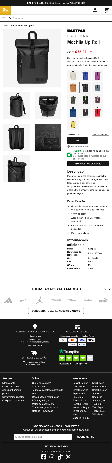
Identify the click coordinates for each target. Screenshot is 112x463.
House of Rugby (81, 407)
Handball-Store (80, 404)
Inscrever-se (85, 436)
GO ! (82, 2)
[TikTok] (60, 457)
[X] (68, 457)
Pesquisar (18, 18)
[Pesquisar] (10, 18)
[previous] (105, 289)
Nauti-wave (98, 383)
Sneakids (97, 397)
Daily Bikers (79, 386)
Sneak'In (96, 393)
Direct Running (80, 390)
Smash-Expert (99, 390)
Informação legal (40, 400)
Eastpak (78, 35)
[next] (110, 289)
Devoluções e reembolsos (45, 397)
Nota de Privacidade (42, 410)
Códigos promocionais (14, 400)
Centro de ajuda (10, 386)
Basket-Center (80, 383)
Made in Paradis (81, 417)
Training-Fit (98, 404)
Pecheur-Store (99, 386)
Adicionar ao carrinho (88, 163)
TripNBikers (98, 410)
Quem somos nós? (41, 383)
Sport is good (99, 400)
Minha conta (8, 383)
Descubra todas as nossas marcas (56, 310)
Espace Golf (79, 393)
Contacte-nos (35, 336)
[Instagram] (52, 457)
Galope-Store (79, 400)
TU (77, 140)
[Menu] (3, 18)
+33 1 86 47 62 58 (35, 345)
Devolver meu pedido (13, 397)
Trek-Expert (98, 407)
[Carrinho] (107, 10)
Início (5, 25)
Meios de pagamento (43, 404)
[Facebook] (44, 457)
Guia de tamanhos (100, 134)
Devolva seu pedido (34, 364)
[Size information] (78, 134)
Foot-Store (78, 397)
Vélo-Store (97, 414)
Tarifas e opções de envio (45, 407)
